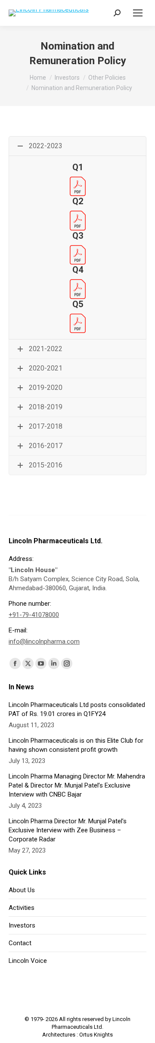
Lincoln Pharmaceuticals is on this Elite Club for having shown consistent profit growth (76, 745)
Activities (21, 908)
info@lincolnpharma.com (44, 641)
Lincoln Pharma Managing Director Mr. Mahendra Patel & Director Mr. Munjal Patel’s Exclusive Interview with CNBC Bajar (77, 785)
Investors (22, 925)
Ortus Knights (96, 1034)
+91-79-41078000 (34, 615)
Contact (20, 943)
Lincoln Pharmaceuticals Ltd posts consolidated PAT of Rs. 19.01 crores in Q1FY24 (77, 709)
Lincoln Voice (28, 961)
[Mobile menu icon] (137, 13)
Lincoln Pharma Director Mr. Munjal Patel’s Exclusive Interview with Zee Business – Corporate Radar (68, 830)
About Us (22, 890)
